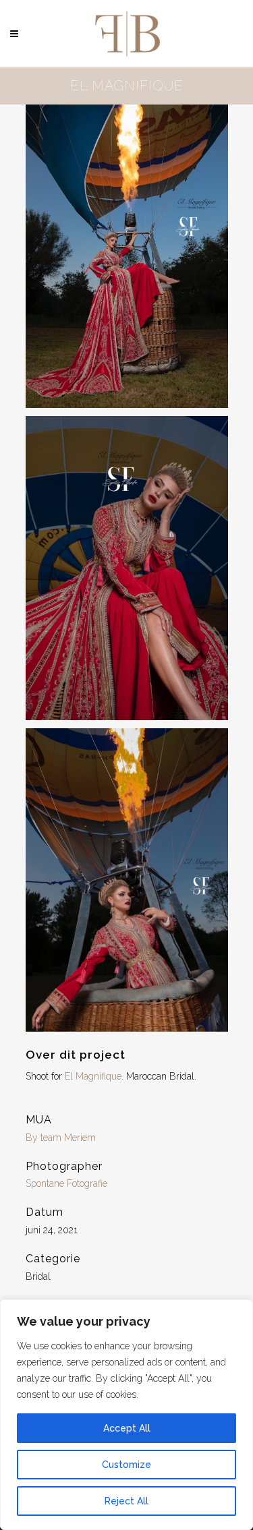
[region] (126, 1414)
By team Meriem (61, 1137)
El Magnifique (93, 1076)
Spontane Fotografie (66, 1183)
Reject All (126, 1501)
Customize (126, 1464)
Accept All (126, 1428)
